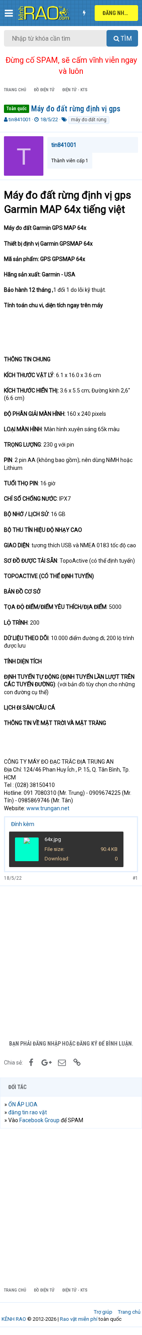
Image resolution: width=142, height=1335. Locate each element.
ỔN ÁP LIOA (22, 1104)
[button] (9, 13)
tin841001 (20, 119)
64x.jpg (53, 839)
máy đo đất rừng (88, 119)
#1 (135, 878)
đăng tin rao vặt (27, 1112)
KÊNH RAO (14, 1319)
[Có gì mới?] (84, 13)
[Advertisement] (71, 961)
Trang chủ (129, 1312)
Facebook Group (39, 1120)
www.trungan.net (47, 808)
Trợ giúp (103, 1312)
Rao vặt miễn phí (78, 1319)
